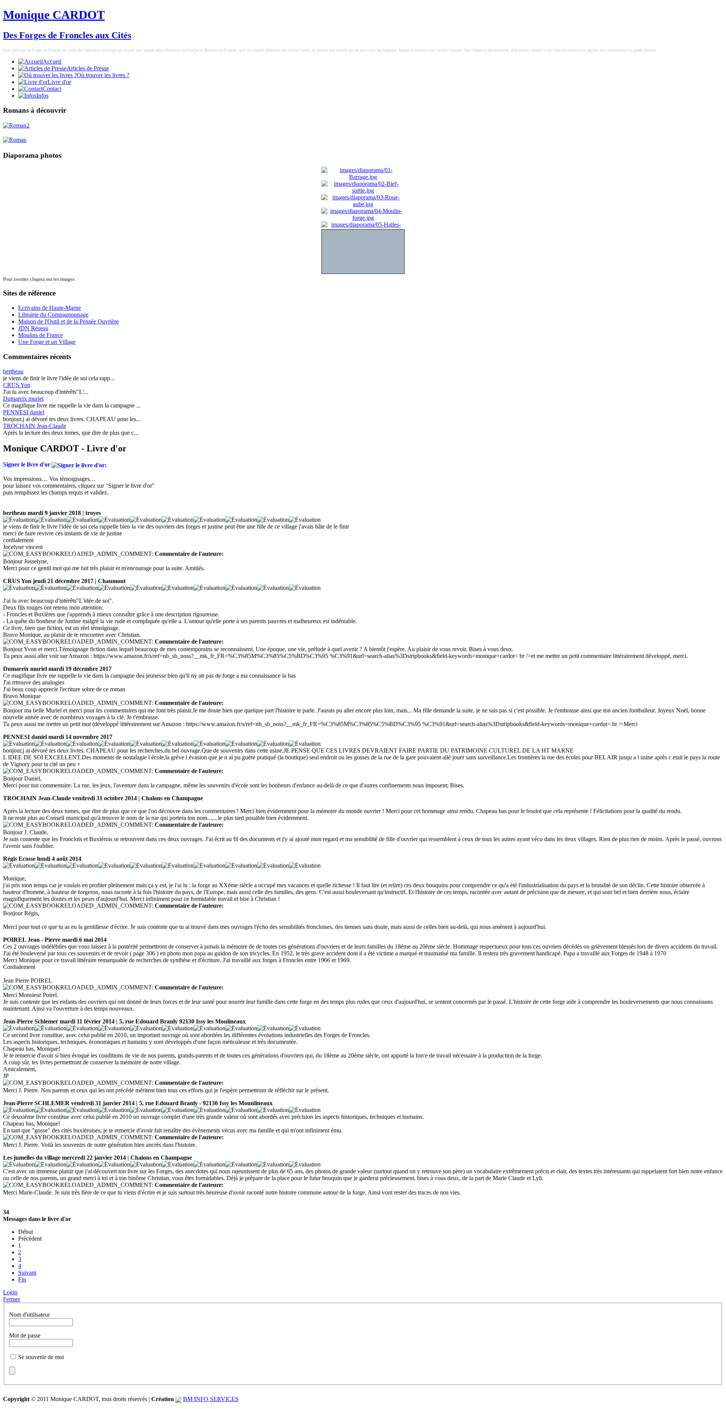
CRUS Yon (16, 385)
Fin (22, 1279)
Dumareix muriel (23, 398)
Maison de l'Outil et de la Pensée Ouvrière (68, 321)
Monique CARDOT (54, 15)
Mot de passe (24, 1335)
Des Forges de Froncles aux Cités (67, 35)
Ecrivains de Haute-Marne (49, 308)
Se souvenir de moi (41, 1357)
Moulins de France (40, 335)
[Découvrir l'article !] (16, 125)
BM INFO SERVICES (211, 1399)
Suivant (27, 1272)
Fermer (11, 1299)
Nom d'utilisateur (29, 1314)
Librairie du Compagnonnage (53, 314)
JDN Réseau (33, 328)
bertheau (13, 371)
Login (10, 1292)
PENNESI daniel (23, 412)
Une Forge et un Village (47, 342)
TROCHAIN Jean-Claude (34, 426)
